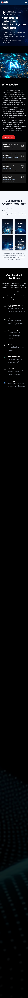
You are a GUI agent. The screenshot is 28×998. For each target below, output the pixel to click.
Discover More (8, 137)
